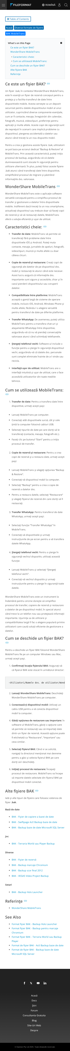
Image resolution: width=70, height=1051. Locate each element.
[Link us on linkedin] (45, 983)
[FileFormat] (21, 5)
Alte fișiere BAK (18, 69)
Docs (34, 1000)
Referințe (15, 74)
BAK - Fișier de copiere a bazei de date (33, 816)
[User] (59, 5)
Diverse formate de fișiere (29, 27)
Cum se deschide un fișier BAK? (27, 65)
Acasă (9, 27)
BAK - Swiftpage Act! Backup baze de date (34, 822)
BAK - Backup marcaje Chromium (30, 865)
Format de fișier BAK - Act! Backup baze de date (37, 945)
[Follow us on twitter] (32, 983)
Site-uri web (34, 1025)
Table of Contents (19, 18)
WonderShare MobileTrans (25, 51)
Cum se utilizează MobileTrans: (30, 61)
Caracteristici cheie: (23, 56)
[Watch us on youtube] (39, 983)
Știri (34, 1005)
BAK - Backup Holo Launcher (27, 892)
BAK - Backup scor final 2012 (27, 870)
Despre (34, 1030)
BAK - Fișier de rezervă (24, 859)
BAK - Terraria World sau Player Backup (33, 843)
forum (34, 1010)
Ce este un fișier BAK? (22, 47)
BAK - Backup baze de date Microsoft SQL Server (38, 827)
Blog (34, 1020)
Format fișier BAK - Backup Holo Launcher (34, 924)
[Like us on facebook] (25, 983)
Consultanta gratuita (34, 1015)
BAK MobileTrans (15, 33)
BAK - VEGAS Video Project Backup (30, 875)
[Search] (66, 5)
